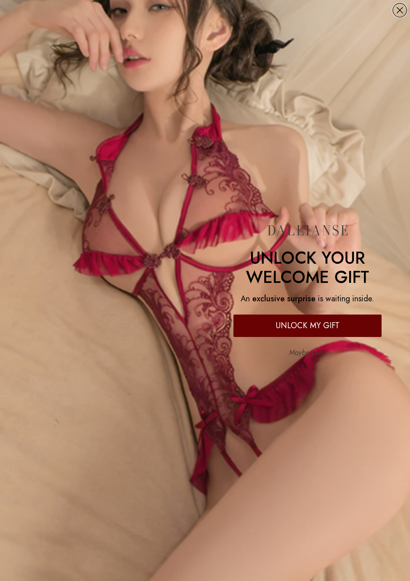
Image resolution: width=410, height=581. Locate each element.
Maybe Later (307, 352)
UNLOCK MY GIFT (308, 325)
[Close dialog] (400, 10)
